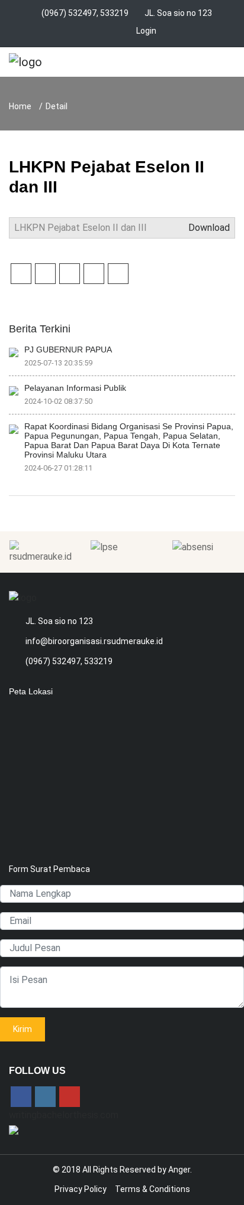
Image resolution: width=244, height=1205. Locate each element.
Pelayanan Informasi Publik (75, 388)
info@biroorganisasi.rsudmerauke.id (94, 641)
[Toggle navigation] (222, 65)
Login (146, 30)
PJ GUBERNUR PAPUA (68, 349)
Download (208, 227)
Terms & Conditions (152, 1189)
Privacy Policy (80, 1189)
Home (20, 106)
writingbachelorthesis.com (63, 1115)
